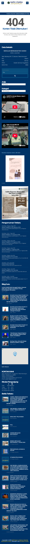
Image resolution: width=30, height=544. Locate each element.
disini (19, 152)
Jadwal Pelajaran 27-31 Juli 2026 (10, 256)
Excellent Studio (24, 541)
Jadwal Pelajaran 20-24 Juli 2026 (10, 270)
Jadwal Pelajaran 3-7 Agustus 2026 (10, 249)
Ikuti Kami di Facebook (5, 366)
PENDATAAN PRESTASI (8, 264)
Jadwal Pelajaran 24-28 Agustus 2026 (11, 227)
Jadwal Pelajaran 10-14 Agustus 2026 (11, 242)
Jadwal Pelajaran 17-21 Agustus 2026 (11, 234)
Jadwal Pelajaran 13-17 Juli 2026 (9, 277)
